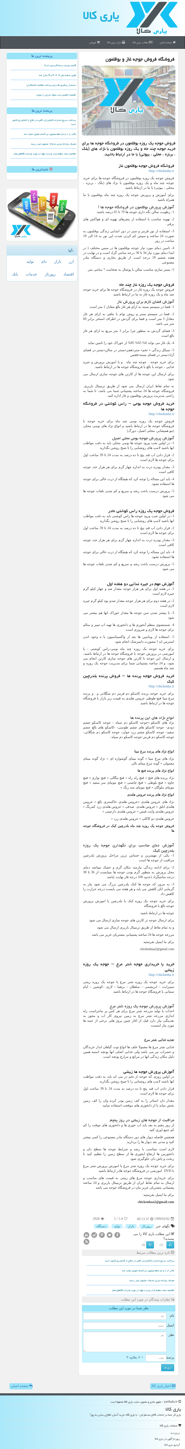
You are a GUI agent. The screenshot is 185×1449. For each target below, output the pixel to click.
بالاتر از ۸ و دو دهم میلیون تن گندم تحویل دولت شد (148, 1270)
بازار (131, 1226)
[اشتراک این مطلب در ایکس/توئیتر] (109, 1234)
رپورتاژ (147, 1226)
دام (43, 261)
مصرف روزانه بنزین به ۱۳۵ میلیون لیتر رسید (151, 1280)
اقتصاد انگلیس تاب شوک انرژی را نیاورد (56, 94)
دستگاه (101, 1226)
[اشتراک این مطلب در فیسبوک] (117, 1234)
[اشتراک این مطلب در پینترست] (102, 1234)
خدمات (31, 274)
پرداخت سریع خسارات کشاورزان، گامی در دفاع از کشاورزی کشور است (139, 1260)
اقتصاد (68, 274)
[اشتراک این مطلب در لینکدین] (86, 1234)
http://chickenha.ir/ (161, 171)
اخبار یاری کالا (161, 1386)
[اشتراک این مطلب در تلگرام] (94, 1234)
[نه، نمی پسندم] (150, 1244)
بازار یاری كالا (114, 42)
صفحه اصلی (166, 42)
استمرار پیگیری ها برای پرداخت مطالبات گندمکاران (51, 85)
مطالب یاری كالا (140, 42)
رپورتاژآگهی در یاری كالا (167, 1438)
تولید (117, 1226)
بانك (15, 274)
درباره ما (175, 1433)
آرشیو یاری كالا (172, 1444)
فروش (93, 42)
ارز (71, 261)
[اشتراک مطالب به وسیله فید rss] (86, 1241)
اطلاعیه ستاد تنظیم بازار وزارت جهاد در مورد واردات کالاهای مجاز (143, 1290)
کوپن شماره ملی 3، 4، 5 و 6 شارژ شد (57, 75)
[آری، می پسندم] (170, 1244)
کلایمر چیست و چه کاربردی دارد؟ (60, 65)
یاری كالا (101, 15)
